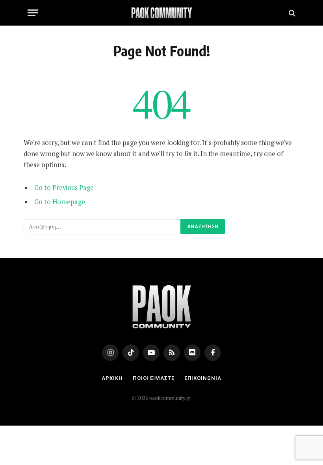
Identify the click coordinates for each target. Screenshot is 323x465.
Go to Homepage (59, 201)
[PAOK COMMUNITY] (161, 13)
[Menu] (33, 13)
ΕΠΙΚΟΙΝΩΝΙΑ (202, 378)
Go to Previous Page (64, 187)
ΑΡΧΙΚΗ (112, 378)
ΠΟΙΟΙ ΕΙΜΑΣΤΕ (153, 378)
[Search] (291, 13)
